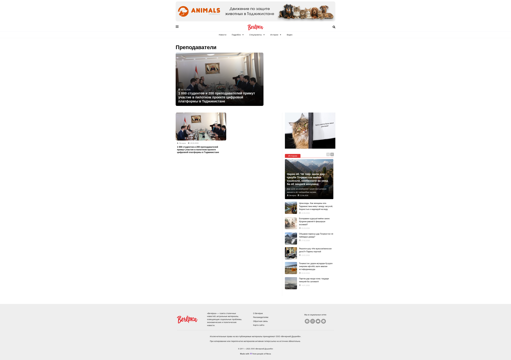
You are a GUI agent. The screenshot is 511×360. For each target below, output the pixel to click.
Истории (274, 34)
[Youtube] (318, 321)
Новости (222, 34)
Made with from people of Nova (255, 354)
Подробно (236, 34)
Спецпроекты (255, 34)
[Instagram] (312, 321)
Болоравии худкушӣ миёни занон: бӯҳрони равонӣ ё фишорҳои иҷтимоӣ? (314, 221)
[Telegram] (323, 321)
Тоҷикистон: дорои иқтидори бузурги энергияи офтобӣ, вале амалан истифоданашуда (315, 266)
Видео (289, 34)
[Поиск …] (334, 27)
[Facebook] (307, 321)
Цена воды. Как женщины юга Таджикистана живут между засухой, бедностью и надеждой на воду (316, 206)
